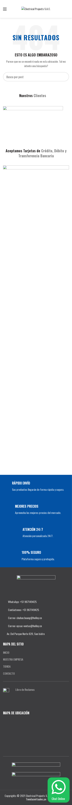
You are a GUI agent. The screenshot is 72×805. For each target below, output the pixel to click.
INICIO (6, 652)
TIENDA (7, 666)
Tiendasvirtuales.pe (36, 799)
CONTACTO (9, 673)
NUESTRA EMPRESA (13, 659)
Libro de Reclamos (25, 689)
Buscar (64, 76)
